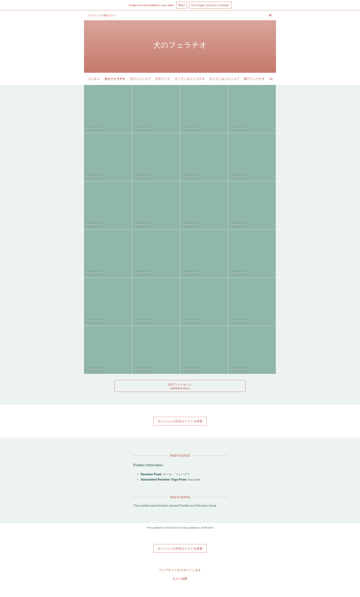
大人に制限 (180, 578)
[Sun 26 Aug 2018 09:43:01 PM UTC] (108, 109)
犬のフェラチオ (114, 78)
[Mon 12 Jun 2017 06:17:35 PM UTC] (108, 350)
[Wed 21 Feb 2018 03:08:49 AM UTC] (108, 205)
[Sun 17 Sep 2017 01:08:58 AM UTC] (108, 254)
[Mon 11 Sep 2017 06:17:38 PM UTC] (156, 254)
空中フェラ (162, 78)
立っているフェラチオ (190, 78)
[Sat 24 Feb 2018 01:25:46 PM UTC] (156, 157)
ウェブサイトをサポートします (180, 570)
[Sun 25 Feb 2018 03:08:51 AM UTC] (108, 157)
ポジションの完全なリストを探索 (180, 421)
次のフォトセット (180, 384)
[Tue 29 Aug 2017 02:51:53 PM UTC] (204, 254)
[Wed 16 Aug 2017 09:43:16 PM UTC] (252, 254)
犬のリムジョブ (140, 78)
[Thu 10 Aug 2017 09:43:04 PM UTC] (108, 302)
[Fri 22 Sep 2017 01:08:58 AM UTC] (252, 205)
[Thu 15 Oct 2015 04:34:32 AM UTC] (252, 350)
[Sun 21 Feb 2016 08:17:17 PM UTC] (204, 350)
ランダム (94, 78)
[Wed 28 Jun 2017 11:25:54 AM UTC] (204, 302)
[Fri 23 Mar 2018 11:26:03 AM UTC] (156, 109)
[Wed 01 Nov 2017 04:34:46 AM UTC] (156, 205)
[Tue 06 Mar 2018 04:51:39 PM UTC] (204, 109)
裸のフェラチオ (254, 78)
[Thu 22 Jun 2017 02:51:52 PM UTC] (252, 302)
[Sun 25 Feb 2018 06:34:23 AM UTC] (252, 109)
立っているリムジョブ (224, 78)
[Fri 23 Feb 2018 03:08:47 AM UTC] (252, 157)
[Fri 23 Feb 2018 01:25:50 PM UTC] (204, 157)
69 (271, 78)
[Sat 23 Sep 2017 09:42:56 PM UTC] (204, 205)
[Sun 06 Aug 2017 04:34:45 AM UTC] (156, 302)
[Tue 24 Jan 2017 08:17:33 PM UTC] (156, 350)
